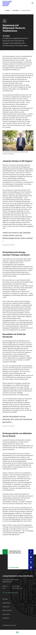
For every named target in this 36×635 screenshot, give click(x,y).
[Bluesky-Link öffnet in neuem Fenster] (30, 557)
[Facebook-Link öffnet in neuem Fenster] (30, 551)
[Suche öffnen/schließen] (32, 3)
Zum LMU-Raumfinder (11, 592)
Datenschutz (6, 603)
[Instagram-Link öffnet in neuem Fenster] (30, 562)
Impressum (6, 606)
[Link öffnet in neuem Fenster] (18, 559)
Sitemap (5, 599)
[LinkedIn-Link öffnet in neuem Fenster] (30, 567)
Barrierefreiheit (7, 610)
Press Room (16, 10)
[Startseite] (5, 551)
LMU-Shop (6, 618)
